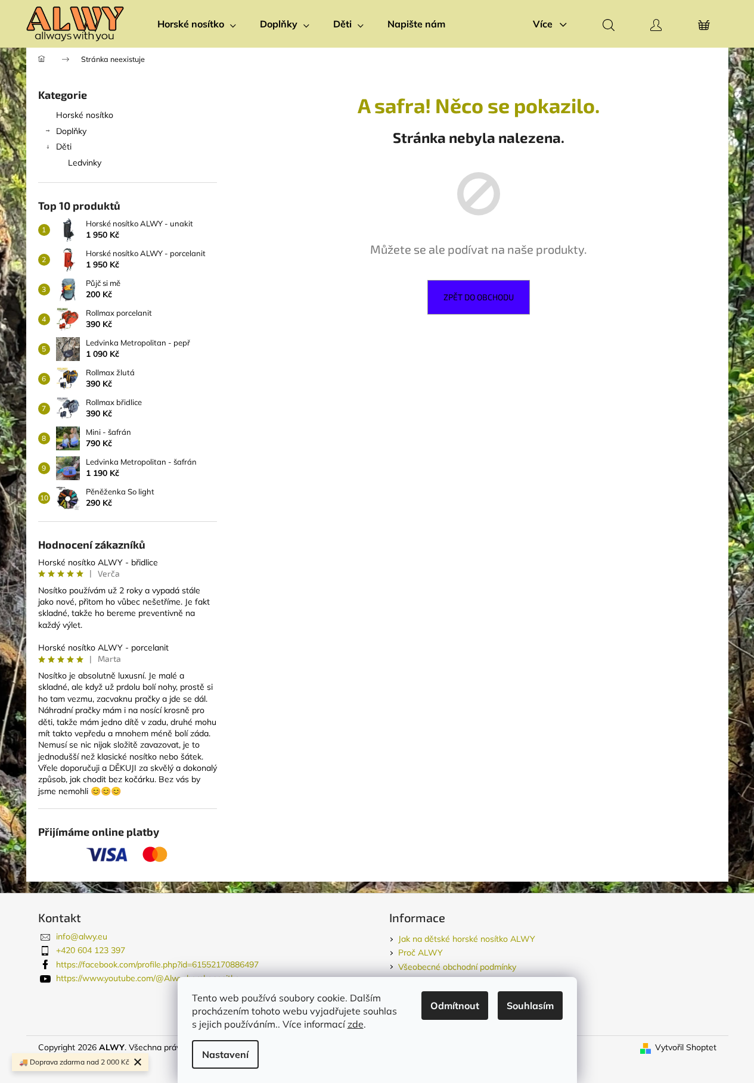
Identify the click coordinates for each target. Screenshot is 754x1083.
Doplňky (71, 131)
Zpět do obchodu (478, 297)
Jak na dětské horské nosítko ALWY (466, 938)
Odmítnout (454, 1006)
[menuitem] (196, 24)
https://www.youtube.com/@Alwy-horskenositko (148, 978)
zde (355, 1024)
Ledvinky (84, 162)
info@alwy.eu (81, 936)
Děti (64, 146)
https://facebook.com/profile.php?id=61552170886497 (157, 964)
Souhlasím (530, 1006)
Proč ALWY (420, 952)
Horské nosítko (84, 115)
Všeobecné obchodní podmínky (457, 966)
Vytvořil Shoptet (685, 1047)
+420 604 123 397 (90, 950)
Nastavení (225, 1054)
